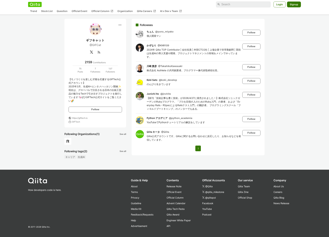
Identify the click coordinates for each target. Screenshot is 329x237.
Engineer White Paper (179, 220)
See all (123, 134)
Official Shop (245, 197)
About (134, 186)
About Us (278, 186)
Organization (125, 11)
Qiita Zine (243, 192)
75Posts (80, 70)
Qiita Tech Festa (176, 208)
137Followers (110, 70)
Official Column (102, 11)
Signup (294, 4)
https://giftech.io (80, 118)
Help (133, 220)
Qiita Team (244, 186)
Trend (33, 11)
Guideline (136, 203)
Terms (134, 192)
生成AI (81, 156)
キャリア (70, 156)
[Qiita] (35, 4)
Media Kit (136, 208)
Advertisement (139, 226)
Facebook (207, 203)
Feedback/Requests (142, 214)
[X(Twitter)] (91, 52)
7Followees (95, 70)
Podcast (206, 214)
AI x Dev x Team (171, 11)
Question (62, 11)
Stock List (47, 11)
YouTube (207, 208)
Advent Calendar (176, 203)
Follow (95, 109)
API (168, 226)
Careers (277, 192)
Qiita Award (173, 214)
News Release (281, 203)
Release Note (174, 186)
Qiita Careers (146, 11)
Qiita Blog (278, 197)
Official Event (79, 11)
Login (279, 4)
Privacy (135, 197)
